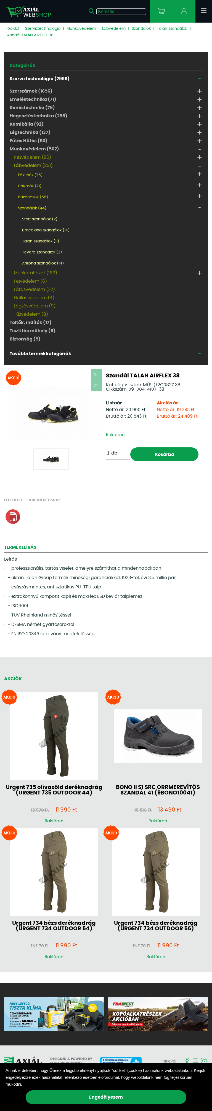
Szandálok (141, 29)
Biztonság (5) (25, 339)
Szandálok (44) (32, 208)
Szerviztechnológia (42, 29)
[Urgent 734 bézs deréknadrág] (54, 872)
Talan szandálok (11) (40, 241)
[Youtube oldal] (195, 1061)
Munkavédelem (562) (34, 149)
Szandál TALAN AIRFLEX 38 (30, 35)
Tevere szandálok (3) (42, 252)
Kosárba (164, 454)
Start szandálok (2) (39, 219)
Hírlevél (169, 1061)
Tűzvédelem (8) (31, 314)
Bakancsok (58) (33, 197)
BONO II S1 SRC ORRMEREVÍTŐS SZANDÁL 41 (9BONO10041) (158, 790)
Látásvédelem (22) (34, 289)
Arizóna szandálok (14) (43, 263)
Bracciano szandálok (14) (46, 230)
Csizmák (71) (29, 186)
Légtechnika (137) (30, 132)
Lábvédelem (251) (33, 165)
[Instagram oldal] (204, 1061)
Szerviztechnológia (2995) (40, 79)
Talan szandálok (172, 29)
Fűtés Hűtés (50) (28, 141)
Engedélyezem (106, 1097)
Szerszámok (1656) (31, 91)
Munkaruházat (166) (35, 273)
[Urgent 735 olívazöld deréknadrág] (54, 736)
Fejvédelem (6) (30, 281)
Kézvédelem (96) (32, 157)
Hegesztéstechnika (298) (38, 116)
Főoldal (12, 29)
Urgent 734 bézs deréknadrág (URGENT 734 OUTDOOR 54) (54, 925)
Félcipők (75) (30, 175)
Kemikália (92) (27, 124)
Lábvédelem (114, 29)
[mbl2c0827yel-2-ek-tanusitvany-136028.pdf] (13, 523)
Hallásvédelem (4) (34, 298)
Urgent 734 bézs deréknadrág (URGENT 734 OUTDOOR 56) (156, 925)
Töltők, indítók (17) (31, 322)
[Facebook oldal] (187, 1061)
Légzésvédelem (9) (34, 306)
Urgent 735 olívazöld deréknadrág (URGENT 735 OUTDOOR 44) (54, 790)
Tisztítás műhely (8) (32, 331)
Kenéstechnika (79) (32, 108)
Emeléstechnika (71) (33, 99)
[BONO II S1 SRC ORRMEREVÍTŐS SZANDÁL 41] (158, 736)
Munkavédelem (81, 29)
